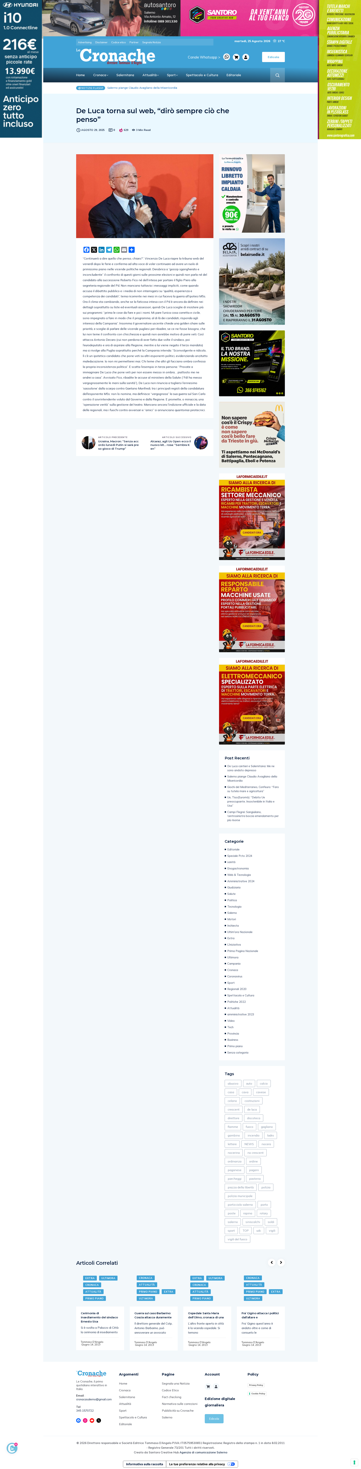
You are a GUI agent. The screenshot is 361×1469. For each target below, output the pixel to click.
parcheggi (234, 1179)
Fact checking (171, 1397)
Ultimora (232, 957)
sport (231, 1230)
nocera (266, 1144)
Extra (230, 938)
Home (80, 75)
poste (232, 1213)
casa (231, 1092)
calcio (264, 1083)
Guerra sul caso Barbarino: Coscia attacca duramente (152, 1315)
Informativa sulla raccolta (144, 1464)
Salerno (232, 913)
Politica (232, 900)
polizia (265, 1187)
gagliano (267, 1127)
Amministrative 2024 (241, 881)
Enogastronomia (238, 868)
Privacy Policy (256, 1385)
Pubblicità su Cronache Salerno (178, 1414)
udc (258, 1230)
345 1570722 (85, 1410)
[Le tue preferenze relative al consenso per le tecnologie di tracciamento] (354, 1462)
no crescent (255, 1153)
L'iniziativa (234, 944)
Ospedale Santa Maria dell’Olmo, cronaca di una (206, 1315)
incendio (253, 1135)
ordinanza (234, 1161)
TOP (246, 1230)
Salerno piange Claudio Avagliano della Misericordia (252, 778)
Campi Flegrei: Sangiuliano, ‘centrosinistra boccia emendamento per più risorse (253, 816)
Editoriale (234, 75)
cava (245, 1092)
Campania (233, 963)
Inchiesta (233, 925)
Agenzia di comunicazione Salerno (203, 1452)
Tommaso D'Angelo (92, 1341)
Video (231, 1021)
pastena (255, 1179)
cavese (261, 1092)
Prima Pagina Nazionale (242, 951)
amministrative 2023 (240, 1014)
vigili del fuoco (237, 1239)
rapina (247, 1213)
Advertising (85, 42)
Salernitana (125, 75)
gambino (234, 1135)
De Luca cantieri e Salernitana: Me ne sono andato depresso (251, 768)
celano (232, 1101)
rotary (264, 1213)
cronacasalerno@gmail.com (94, 1399)
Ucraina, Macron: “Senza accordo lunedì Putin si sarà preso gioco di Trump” (118, 445)
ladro (270, 1135)
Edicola (214, 1418)
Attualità (150, 75)
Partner (134, 42)
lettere (232, 1144)
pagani (254, 1170)
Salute (231, 894)
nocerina (234, 1153)
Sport (171, 75)
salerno (233, 1222)
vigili (272, 1230)
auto (249, 1083)
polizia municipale (240, 1196)
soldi (271, 1222)
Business (232, 1040)
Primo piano (235, 1046)
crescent (234, 1109)
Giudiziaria (233, 887)
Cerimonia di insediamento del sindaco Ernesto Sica (99, 1317)
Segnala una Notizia (176, 1383)
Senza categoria (237, 1052)
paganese (234, 1170)
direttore (233, 1118)
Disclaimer (101, 42)
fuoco (249, 1127)
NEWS (249, 1144)
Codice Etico (170, 1390)
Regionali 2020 (236, 989)
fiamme (233, 1127)
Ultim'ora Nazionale (240, 932)
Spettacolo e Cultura (202, 75)
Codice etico (118, 42)
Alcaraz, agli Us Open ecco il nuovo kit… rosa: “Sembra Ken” (170, 445)
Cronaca (99, 75)
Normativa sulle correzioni (179, 1404)
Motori (231, 919)
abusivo (233, 1083)
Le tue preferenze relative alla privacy (197, 1464)
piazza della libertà (241, 1187)
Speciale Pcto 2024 (239, 856)
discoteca (253, 1118)
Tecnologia (234, 906)
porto (264, 1204)
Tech (230, 1027)
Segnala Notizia (151, 42)
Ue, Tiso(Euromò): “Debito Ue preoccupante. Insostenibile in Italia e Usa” (251, 801)
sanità (231, 862)
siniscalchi (253, 1222)
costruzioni (252, 1101)
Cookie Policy (258, 1393)
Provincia (233, 1033)
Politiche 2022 (236, 1002)
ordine (253, 1161)
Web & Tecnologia (239, 875)
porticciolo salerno (240, 1204)
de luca (252, 1109)
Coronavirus (234, 976)
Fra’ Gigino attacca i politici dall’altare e (260, 1315)
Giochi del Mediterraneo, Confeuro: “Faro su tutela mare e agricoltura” (154, 88)
